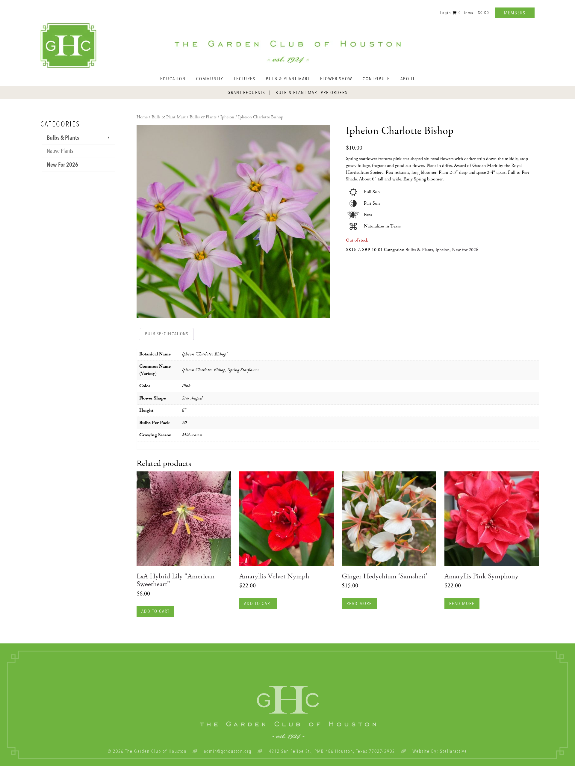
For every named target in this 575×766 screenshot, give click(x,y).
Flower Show (336, 79)
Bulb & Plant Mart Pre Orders (312, 93)
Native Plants (60, 151)
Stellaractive (453, 751)
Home (142, 117)
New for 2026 (465, 250)
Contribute (376, 79)
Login (445, 12)
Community (209, 79)
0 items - (473, 12)
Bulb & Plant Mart (288, 79)
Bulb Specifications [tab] (166, 334)
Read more (359, 604)
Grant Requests (246, 93)
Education (173, 79)
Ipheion (227, 117)
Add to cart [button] (155, 611)
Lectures (244, 79)
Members (515, 13)
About (407, 79)
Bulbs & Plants (203, 117)
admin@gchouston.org (228, 751)
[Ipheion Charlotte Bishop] (233, 221)
